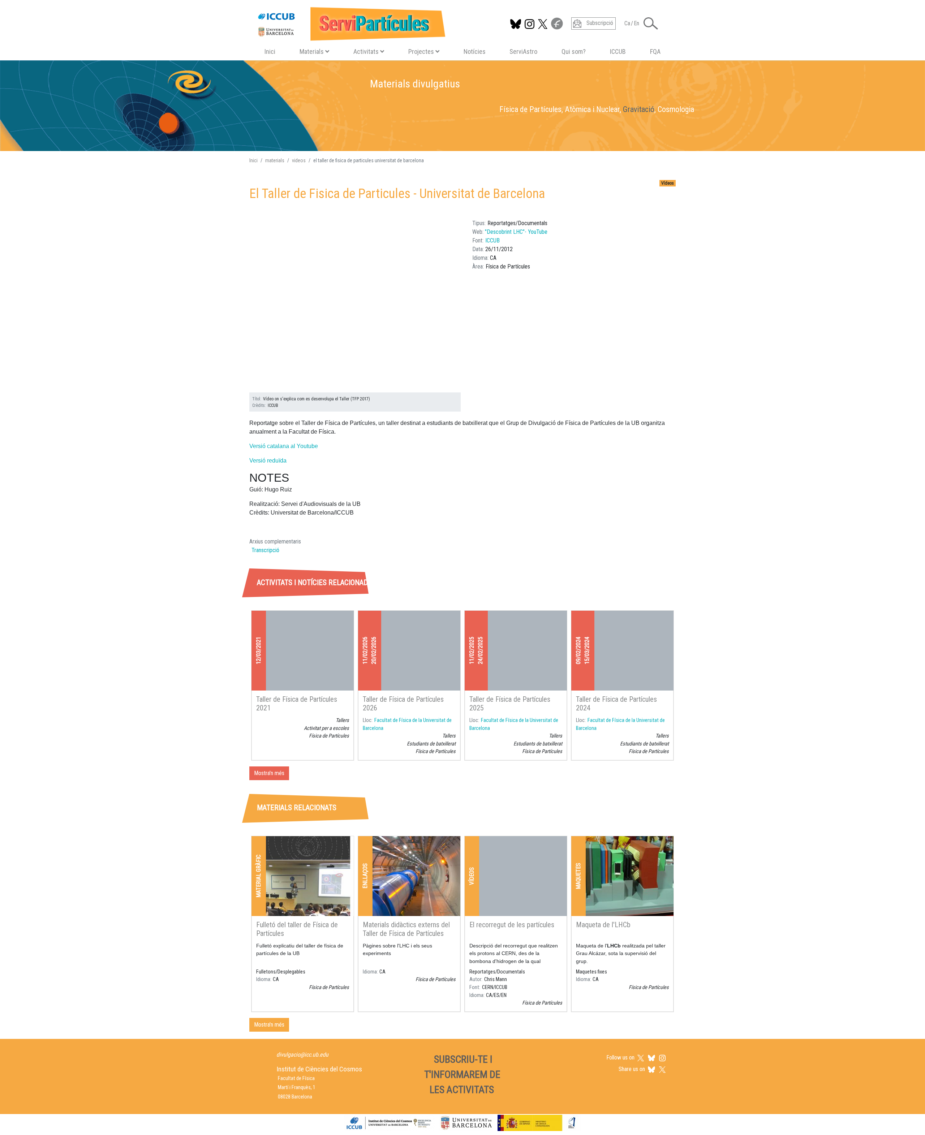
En (636, 23)
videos (299, 160)
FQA (655, 51)
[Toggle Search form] (650, 23)
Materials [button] (312, 51)
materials (274, 160)
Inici (269, 51)
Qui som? (574, 51)
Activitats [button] (366, 51)
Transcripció (265, 550)
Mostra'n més (269, 773)
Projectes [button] (421, 51)
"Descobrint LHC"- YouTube (516, 231)
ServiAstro (523, 51)
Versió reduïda (268, 460)
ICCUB (618, 51)
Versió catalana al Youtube (283, 446)
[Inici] (348, 22)
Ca (627, 23)
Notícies (475, 51)
